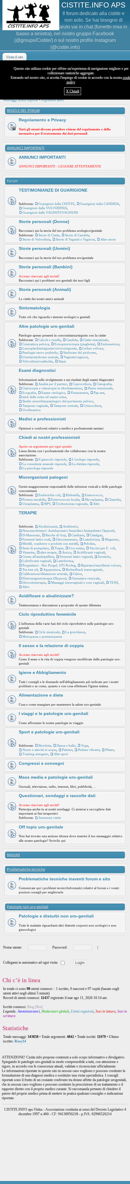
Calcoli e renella (49, 340)
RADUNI (13, 855)
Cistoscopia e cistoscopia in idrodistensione (52, 388)
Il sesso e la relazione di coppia (51, 645)
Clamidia (114, 499)
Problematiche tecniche (26, 869)
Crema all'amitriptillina (38, 556)
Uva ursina (76, 548)
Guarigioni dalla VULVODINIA (44, 208)
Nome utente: (12, 947)
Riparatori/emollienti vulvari (101, 565)
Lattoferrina (91, 539)
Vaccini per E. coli (102, 548)
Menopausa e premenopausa (42, 636)
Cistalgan (96, 535)
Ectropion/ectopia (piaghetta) (74, 344)
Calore (77, 574)
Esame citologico (53, 392)
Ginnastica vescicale (86, 578)
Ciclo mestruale (49, 632)
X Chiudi (72, 91)
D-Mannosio (31, 535)
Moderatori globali (55, 1011)
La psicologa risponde (37, 468)
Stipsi (62, 361)
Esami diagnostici (37, 370)
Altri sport (61, 754)
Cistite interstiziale (95, 340)
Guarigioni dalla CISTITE (56, 204)
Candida (72, 340)
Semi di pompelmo (35, 548)
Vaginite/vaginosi (76, 357)
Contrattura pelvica (35, 344)
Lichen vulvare (92, 348)
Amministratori (29, 1011)
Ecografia (29, 392)
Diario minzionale (100, 388)
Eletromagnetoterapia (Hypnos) (44, 578)
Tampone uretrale (66, 405)
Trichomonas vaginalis (72, 504)
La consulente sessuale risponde (44, 464)
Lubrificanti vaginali (36, 561)
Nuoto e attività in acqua (39, 750)
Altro (26, 587)
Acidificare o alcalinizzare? (46, 595)
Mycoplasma (94, 499)
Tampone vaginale (35, 405)
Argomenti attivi (52, 100)
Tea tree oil (30, 569)
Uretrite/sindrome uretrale (40, 357)
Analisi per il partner (52, 384)
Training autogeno (35, 754)
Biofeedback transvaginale (84, 569)
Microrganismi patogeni (43, 477)
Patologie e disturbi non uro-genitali (56, 916)
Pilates (109, 750)
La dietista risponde (85, 464)
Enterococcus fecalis (65, 499)
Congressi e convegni (41, 763)
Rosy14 (20, 1041)
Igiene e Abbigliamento (42, 672)
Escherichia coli (49, 495)
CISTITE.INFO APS (93, 5)
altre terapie (48, 552)
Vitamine (28, 552)
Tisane (58, 548)
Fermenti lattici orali (36, 539)
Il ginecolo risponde (52, 459)
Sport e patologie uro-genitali (49, 731)
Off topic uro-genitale (41, 827)
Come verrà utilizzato (84, 1180)
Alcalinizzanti (47, 526)
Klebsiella (73, 495)
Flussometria (79, 392)
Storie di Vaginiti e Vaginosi (75, 239)
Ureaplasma (30, 504)
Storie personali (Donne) (44, 221)
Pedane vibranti (89, 750)
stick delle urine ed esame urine (44, 397)
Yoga (84, 745)
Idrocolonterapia (34, 582)
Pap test (99, 392)
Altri (96, 504)
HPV (47, 504)
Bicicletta (44, 745)
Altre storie (108, 239)
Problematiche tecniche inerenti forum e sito (64, 878)
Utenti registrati (82, 1011)
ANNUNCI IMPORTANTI (25, 148)
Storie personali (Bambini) (46, 266)
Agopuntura (51, 569)
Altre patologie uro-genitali (46, 326)
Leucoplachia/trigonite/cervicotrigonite (49, 348)
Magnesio (112, 539)
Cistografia (104, 384)
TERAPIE (28, 512)
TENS (113, 582)
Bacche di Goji (55, 535)
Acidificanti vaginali (91, 552)
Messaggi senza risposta (20, 100)
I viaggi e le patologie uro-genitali (53, 713)
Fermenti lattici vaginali (76, 556)
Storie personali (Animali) (45, 289)
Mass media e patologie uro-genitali (56, 777)
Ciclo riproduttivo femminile (47, 614)
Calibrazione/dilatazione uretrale (44, 574)
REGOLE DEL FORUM (23, 111)
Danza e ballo (66, 745)
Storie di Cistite (49, 235)
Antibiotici (70, 526)
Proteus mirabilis (34, 499)
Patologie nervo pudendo (40, 352)
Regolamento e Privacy (42, 119)
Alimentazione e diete (41, 695)
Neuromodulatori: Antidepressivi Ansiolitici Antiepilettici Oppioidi (68, 530)
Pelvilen (89, 543)
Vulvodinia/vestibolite (37, 361)
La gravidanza (75, 632)
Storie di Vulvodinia (36, 239)
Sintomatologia (34, 307)
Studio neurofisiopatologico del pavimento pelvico (57, 401)
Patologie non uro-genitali (27, 907)
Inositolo (104, 556)
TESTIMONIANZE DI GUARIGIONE (53, 190)
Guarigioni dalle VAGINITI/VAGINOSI (50, 212)
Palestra (67, 750)
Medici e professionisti (42, 418)
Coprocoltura (82, 384)
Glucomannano (66, 539)
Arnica (66, 552)
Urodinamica (31, 410)
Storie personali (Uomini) (44, 248)
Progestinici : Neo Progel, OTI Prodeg (49, 565)
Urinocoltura (92, 405)
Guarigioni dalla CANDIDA (99, 204)
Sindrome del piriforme (79, 352)
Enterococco (93, 495)
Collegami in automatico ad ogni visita (30, 962)
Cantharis (77, 535)
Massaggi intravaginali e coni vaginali (77, 582)
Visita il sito (14, 57)
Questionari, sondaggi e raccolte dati (57, 795)
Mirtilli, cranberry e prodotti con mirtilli (50, 543)
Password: (59, 947)
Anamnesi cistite (49, 817)
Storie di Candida (77, 235)
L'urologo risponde (85, 459)
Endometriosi (110, 344)
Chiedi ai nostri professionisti (49, 437)
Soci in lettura (105, 1011)
